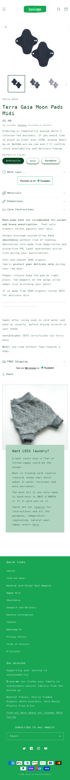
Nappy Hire (14, 593)
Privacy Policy (16, 637)
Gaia (33, 160)
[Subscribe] (59, 736)
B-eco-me (30, 774)
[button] (4, 9)
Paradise (50, 160)
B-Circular (14, 651)
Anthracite (13, 160)
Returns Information (20, 614)
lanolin (39, 507)
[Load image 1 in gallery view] (16, 83)
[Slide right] (66, 84)
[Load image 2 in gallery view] (35, 83)
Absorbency (14, 600)
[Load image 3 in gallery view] (53, 83)
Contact (11, 622)
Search (11, 571)
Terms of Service (18, 644)
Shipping (22, 125)
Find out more (16, 578)
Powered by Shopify (43, 774)
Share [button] (9, 374)
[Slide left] (3, 84)
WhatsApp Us (14, 629)
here (36, 524)
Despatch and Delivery (21, 607)
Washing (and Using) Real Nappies (29, 585)
